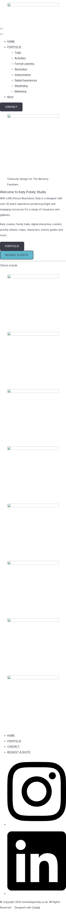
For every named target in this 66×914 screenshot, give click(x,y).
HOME (11, 41)
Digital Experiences (26, 80)
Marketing (20, 91)
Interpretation (23, 74)
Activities (20, 58)
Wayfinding (21, 86)
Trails (18, 52)
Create (36, 907)
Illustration (21, 69)
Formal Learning (24, 63)
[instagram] (36, 824)
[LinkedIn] (36, 893)
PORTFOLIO (14, 47)
